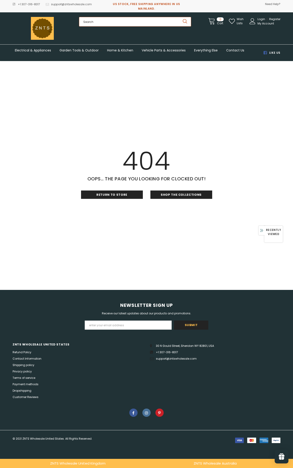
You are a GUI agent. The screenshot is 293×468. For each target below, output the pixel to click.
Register (274, 19)
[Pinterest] (159, 413)
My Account (266, 23)
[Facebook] (133, 413)
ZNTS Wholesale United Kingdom (78, 463)
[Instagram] (146, 413)
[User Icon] (252, 21)
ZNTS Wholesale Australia (215, 463)
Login (262, 19)
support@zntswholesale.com (71, 4)
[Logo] (42, 28)
